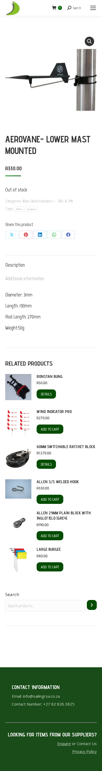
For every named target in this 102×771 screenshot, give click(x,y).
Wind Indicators (42, 201)
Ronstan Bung (50, 376)
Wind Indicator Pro (54, 411)
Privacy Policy (84, 751)
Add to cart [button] (50, 429)
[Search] (92, 605)
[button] (89, 41)
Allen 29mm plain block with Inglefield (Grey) (64, 515)
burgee (31, 209)
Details (46, 394)
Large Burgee (49, 549)
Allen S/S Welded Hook (58, 481)
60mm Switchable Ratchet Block (66, 446)
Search (12, 594)
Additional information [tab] (24, 278)
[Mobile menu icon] (93, 8)
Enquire (64, 743)
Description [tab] (15, 265)
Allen (26, 201)
